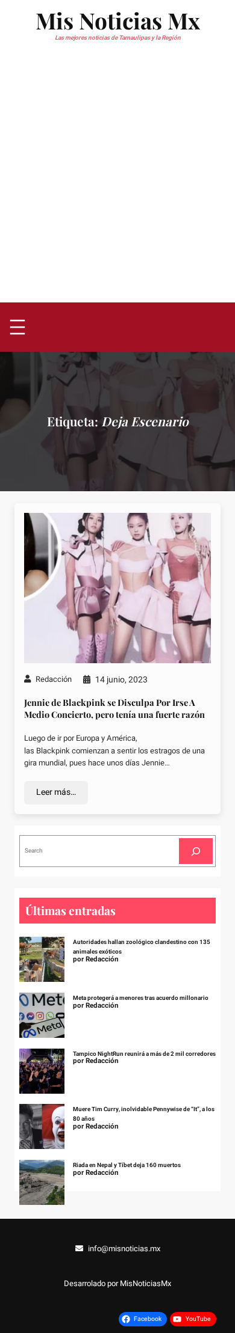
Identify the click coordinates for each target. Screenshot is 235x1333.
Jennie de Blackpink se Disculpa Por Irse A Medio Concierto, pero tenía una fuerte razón (114, 708)
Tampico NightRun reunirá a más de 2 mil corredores (144, 1054)
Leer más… (56, 792)
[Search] (196, 851)
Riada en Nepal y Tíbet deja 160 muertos (127, 1165)
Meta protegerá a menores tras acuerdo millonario (140, 998)
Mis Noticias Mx (118, 20)
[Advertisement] (117, 179)
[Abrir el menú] (17, 327)
